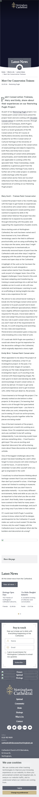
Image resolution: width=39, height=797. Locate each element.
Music (19, 708)
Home (3, 72)
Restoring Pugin (19, 112)
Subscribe (19, 662)
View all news (8, 584)
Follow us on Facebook (9, 727)
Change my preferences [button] (19, 792)
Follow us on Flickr (25, 727)
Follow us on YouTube (30, 727)
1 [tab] (18, 613)
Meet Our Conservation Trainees (15, 74)
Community (19, 703)
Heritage (19, 712)
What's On (10, 72)
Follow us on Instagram (19, 727)
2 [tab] (20, 613)
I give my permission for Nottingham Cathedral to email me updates (20, 654)
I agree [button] (19, 788)
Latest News (20, 72)
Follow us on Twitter (14, 727)
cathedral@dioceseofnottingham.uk (17, 743)
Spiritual (19, 699)
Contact (19, 721)
